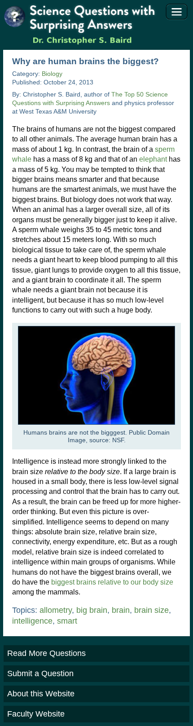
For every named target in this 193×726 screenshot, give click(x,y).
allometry (55, 610)
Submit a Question (40, 673)
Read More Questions (46, 653)
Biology (52, 73)
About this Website (41, 693)
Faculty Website (36, 713)
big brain (91, 610)
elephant (153, 159)
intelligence (32, 620)
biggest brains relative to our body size (112, 582)
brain (121, 610)
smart (67, 620)
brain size (151, 610)
